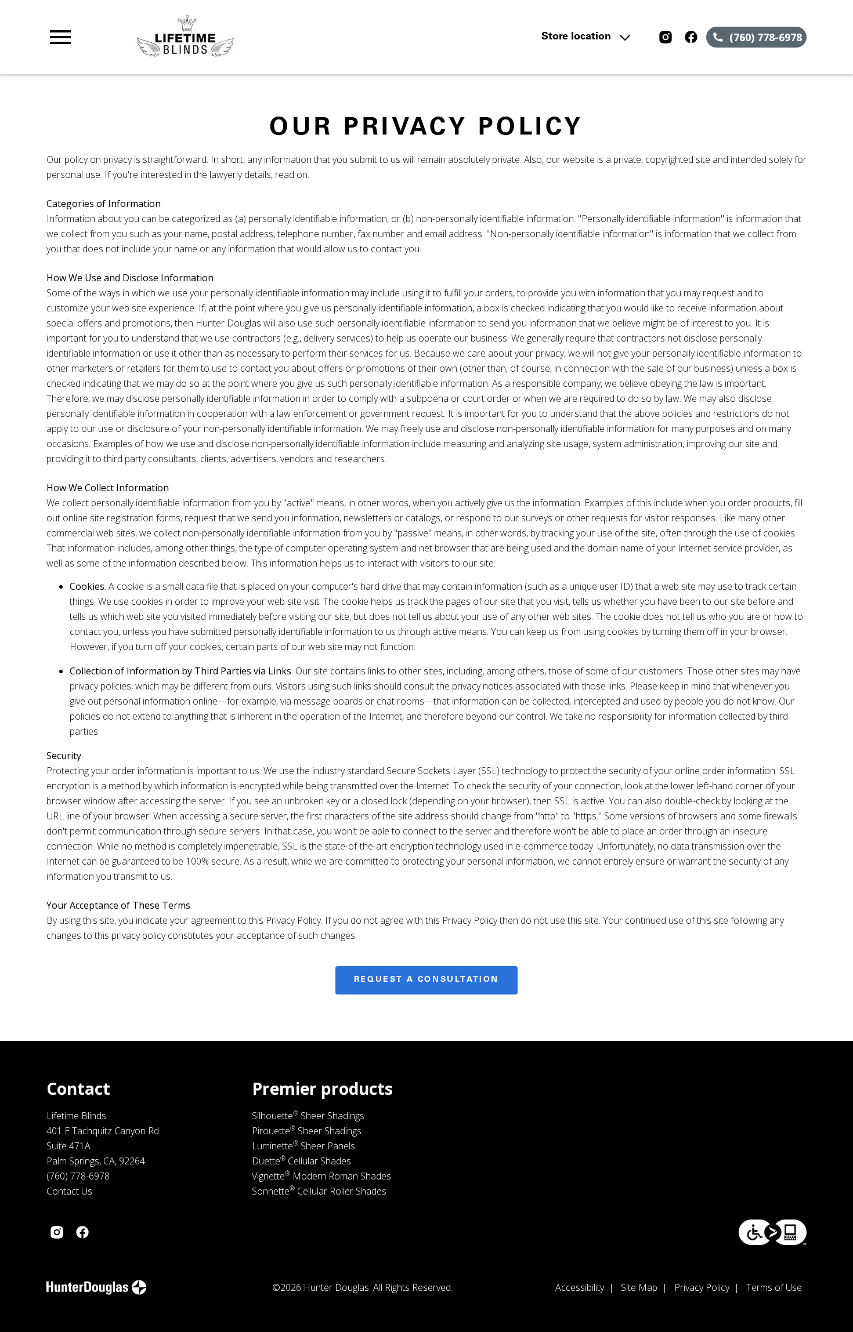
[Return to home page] (273, 37)
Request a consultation (426, 980)
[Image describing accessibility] (773, 1232)
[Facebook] (691, 37)
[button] (60, 37)
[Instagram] (665, 37)
